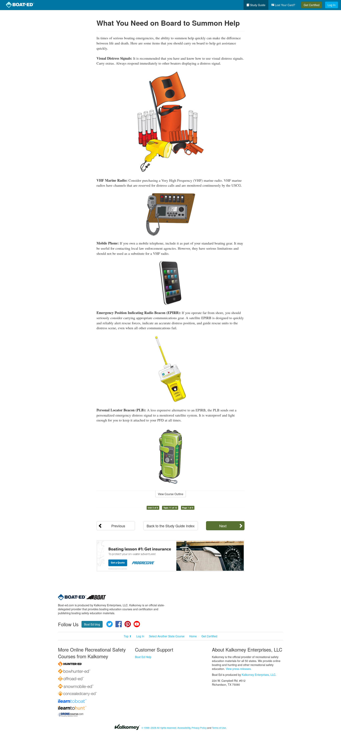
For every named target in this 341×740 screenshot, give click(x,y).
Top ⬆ (128, 636)
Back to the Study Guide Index (171, 525)
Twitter (109, 624)
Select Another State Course (167, 636)
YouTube (137, 624)
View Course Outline (170, 494)
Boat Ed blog (92, 624)
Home (193, 636)
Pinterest (128, 624)
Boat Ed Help (143, 657)
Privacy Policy (199, 727)
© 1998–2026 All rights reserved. (159, 727)
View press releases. (239, 669)
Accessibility (183, 727)
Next (223, 525)
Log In (331, 5)
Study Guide (257, 5)
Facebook (118, 624)
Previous (118, 525)
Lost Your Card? (284, 5)
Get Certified (311, 5)
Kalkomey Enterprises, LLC (258, 675)
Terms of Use (219, 727)
